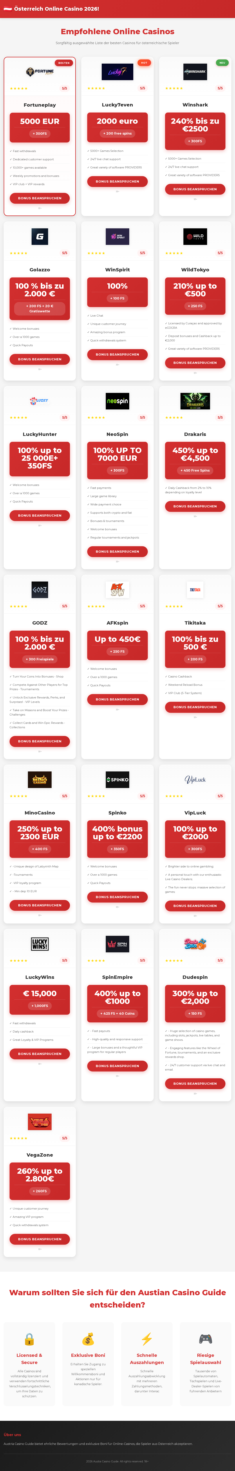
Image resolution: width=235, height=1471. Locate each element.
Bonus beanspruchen (40, 198)
